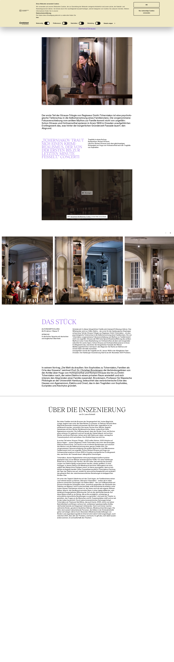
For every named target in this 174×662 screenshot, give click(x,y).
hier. (37, 17)
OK (147, 5)
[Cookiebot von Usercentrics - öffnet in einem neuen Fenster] (24, 23)
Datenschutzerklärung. (43, 13)
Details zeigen (108, 23)
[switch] (64, 23)
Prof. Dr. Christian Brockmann (87, 370)
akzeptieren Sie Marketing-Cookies (81, 216)
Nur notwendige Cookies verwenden (146, 12)
